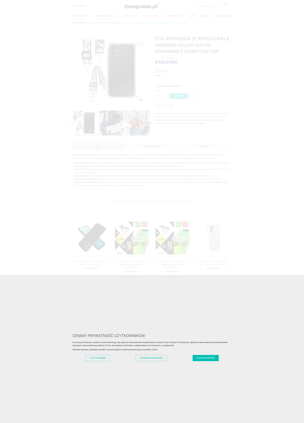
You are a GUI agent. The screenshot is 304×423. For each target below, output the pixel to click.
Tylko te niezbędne (97, 358)
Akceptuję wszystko (206, 358)
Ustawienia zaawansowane (151, 358)
